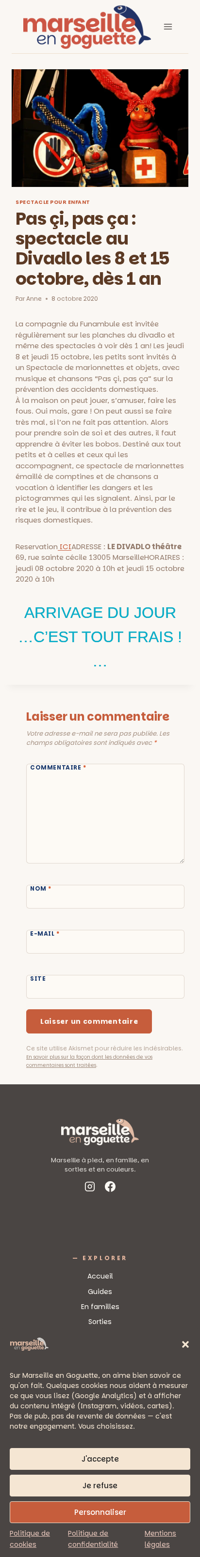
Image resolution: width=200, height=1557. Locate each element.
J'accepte (100, 1459)
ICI (64, 546)
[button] (185, 1344)
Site (38, 979)
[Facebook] (110, 1188)
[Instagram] (89, 1188)
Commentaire (58, 767)
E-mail (45, 934)
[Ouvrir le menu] (168, 26)
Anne (34, 298)
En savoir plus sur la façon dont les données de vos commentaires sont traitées (89, 1061)
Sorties (100, 1321)
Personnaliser (100, 1512)
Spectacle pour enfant (53, 202)
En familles (100, 1306)
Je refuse (100, 1485)
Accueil (100, 1276)
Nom (40, 889)
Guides (100, 1291)
